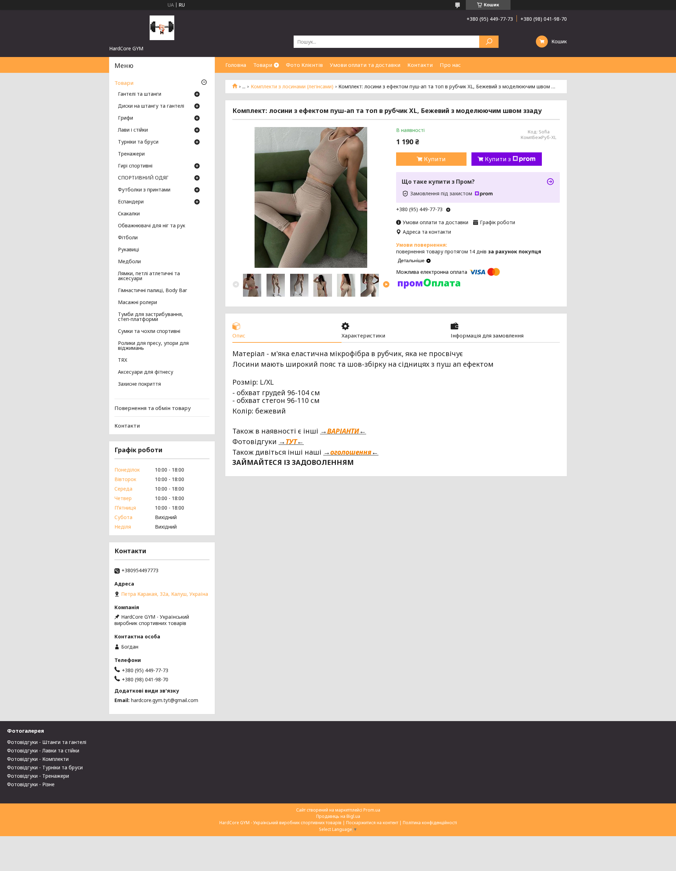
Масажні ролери (137, 302)
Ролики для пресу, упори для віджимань (153, 346)
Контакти (420, 64)
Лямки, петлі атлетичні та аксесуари (149, 276)
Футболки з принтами (144, 190)
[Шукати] (489, 42)
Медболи (129, 262)
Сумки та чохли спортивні (149, 331)
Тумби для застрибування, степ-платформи (150, 317)
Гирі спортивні (135, 166)
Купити (435, 159)
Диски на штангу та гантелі (151, 106)
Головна (235, 64)
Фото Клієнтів (304, 64)
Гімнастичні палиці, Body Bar (152, 291)
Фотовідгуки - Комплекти (38, 759)
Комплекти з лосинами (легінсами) (292, 86)
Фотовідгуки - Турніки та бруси (45, 767)
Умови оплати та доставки (365, 64)
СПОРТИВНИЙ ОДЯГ (143, 178)
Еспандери (131, 202)
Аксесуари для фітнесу (145, 372)
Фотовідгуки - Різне (31, 784)
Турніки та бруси (138, 142)
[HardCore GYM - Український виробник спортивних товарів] (162, 27)
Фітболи (128, 238)
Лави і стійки (133, 130)
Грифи (125, 118)
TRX (122, 360)
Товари (262, 64)
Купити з (498, 159)
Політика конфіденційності (430, 823)
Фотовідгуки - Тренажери (38, 775)
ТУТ (291, 441)
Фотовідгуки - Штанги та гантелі (46, 742)
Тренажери (131, 154)
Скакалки (129, 214)
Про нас (450, 64)
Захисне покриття (139, 384)
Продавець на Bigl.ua (338, 816)
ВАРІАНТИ (343, 431)
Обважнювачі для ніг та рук (151, 226)
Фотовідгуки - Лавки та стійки (43, 750)
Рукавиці (128, 250)
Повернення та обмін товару (152, 407)
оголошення (350, 452)
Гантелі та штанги (139, 94)
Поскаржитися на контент (372, 823)
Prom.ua (371, 810)
